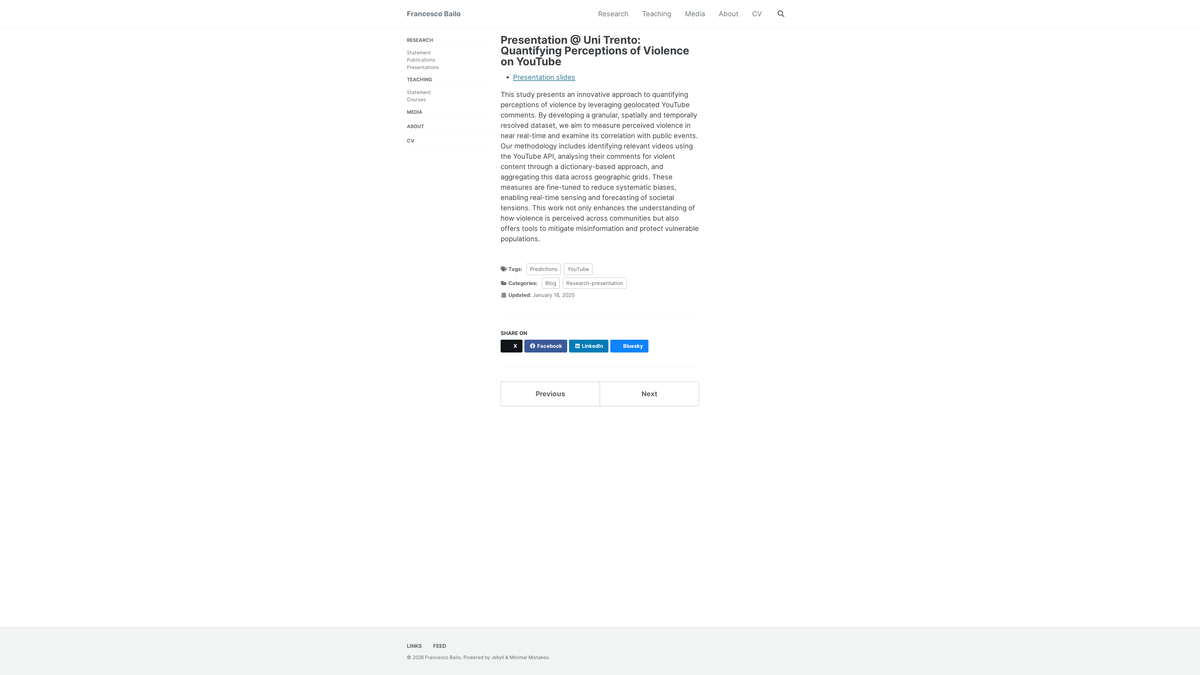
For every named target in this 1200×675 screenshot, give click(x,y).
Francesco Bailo (434, 14)
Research (613, 14)
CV (757, 14)
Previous (550, 394)
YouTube (578, 269)
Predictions (544, 269)
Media (695, 14)
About (728, 14)
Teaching (656, 14)
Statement (419, 53)
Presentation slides (544, 77)
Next (650, 394)
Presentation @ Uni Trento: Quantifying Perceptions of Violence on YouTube (595, 50)
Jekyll (497, 657)
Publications (421, 60)
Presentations (423, 67)
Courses (416, 99)
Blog (550, 283)
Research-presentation (594, 283)
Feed (439, 646)
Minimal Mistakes (529, 657)
